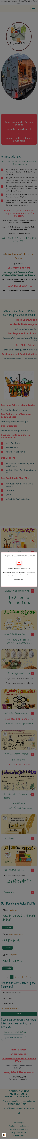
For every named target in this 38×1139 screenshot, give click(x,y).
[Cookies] (4, 1135)
